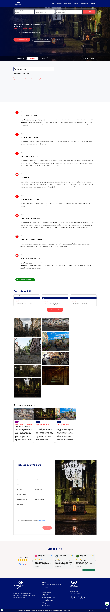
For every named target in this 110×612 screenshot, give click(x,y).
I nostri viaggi (67, 3)
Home (52, 3)
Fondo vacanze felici (46, 605)
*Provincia (36, 479)
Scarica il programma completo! (21, 73)
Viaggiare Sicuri (45, 595)
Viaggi (18, 24)
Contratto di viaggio (46, 603)
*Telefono (19, 474)
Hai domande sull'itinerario (25, 279)
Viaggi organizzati (25, 24)
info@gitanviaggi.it (20, 597)
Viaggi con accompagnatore (36, 24)
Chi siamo (59, 3)
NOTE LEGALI (20, 610)
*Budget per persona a (39, 499)
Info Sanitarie (45, 594)
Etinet (95, 610)
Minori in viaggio (45, 599)
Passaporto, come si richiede (48, 597)
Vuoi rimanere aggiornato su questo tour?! (27, 77)
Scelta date (19, 489)
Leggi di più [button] (37, 566)
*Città (18, 479)
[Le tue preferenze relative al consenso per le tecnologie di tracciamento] (2, 610)
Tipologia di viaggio (61, 10)
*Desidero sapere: (20, 504)
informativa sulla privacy (41, 520)
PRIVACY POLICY (27, 610)
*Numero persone (38, 489)
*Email (18, 484)
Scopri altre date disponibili (42, 39)
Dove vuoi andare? (20, 10)
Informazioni (20, 58)
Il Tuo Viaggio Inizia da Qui (48, 600)
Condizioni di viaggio (46, 592)
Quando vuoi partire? (41, 10)
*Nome (18, 469)
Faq (43, 602)
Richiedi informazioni (22, 39)
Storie (43, 58)
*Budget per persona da (22, 499)
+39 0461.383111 (18, 595)
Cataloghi (75, 3)
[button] (95, 561)
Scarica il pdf (57, 39)
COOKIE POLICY (34, 610)
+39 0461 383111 (31, 595)
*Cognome (36, 469)
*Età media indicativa (21, 494)
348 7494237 (45, 587)
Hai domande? (90, 58)
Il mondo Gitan (84, 3)
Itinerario (32, 58)
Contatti (92, 3)
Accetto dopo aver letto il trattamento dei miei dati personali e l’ (31, 520)
